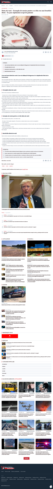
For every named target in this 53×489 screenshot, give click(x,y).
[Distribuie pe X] (50, 52)
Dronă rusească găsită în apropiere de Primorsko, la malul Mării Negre (18, 216)
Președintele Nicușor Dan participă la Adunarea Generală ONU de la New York (37, 271)
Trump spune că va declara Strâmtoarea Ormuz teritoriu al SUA (16, 209)
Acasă (4, 5)
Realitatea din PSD (4, 480)
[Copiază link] (44, 52)
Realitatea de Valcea (33, 479)
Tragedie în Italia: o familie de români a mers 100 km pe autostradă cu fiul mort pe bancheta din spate (8, 434)
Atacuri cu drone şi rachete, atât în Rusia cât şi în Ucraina (43, 414)
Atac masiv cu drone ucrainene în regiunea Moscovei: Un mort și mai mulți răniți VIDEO (9, 453)
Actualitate (11, 5)
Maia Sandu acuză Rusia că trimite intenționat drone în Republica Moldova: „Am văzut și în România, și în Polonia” (16, 318)
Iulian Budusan (48, 431)
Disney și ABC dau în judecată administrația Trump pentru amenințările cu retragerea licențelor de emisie (15, 312)
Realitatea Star (16, 477)
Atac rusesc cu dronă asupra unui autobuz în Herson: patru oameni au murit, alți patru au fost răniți (9, 396)
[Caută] (48, 2)
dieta (3, 166)
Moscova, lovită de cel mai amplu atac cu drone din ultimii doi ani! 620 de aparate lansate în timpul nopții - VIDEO (9, 415)
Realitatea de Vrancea (41, 479)
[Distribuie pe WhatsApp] (48, 52)
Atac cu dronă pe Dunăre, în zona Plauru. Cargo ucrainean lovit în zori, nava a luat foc (26, 434)
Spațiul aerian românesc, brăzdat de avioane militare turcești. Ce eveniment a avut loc (26, 415)
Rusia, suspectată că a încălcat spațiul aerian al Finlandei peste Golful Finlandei (20, 153)
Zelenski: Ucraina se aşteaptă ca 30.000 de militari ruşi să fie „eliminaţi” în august (20, 227)
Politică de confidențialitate (15, 471)
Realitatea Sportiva (9, 477)
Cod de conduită (23, 471)
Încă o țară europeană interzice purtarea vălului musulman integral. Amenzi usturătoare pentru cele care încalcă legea (15, 280)
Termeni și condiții (7, 471)
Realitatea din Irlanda (43, 477)
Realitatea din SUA (26, 479)
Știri (7, 5)
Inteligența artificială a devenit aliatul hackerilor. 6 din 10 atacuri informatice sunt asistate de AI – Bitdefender (43, 396)
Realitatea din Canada (12, 479)
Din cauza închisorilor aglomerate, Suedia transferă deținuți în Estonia (26, 396)
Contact (2, 471)
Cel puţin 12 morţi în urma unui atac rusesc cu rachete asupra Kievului (19, 157)
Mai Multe (26, 458)
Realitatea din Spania (28, 477)
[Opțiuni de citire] (51, 487)
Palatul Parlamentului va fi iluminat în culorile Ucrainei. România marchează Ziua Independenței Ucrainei (38, 260)
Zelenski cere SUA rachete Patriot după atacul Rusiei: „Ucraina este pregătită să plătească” (39, 275)
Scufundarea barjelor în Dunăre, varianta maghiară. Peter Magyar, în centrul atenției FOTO (43, 434)
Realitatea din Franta (36, 477)
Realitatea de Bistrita (48, 479)
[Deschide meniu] (51, 2)
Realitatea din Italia (20, 479)
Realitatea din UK (21, 477)
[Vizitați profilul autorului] (3, 52)
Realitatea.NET (3, 477)
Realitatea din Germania (4, 479)
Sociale (5, 220)
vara (7, 166)
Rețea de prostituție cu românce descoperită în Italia (13, 304)
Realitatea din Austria (13, 51)
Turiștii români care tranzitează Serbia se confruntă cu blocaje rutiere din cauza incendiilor (23, 155)
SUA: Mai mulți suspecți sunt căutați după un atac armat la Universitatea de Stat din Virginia (43, 453)
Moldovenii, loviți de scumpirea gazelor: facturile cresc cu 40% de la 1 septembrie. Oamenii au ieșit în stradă (38, 266)
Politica (3, 212)
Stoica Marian (31, 393)
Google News (25, 169)
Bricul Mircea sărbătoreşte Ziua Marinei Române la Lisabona (16, 221)
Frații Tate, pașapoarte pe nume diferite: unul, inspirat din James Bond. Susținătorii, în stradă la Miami (16, 323)
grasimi (11, 166)
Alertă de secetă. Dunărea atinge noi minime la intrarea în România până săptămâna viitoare (26, 453)
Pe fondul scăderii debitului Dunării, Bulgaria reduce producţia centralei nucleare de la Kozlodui (24, 151)
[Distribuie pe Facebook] (46, 52)
